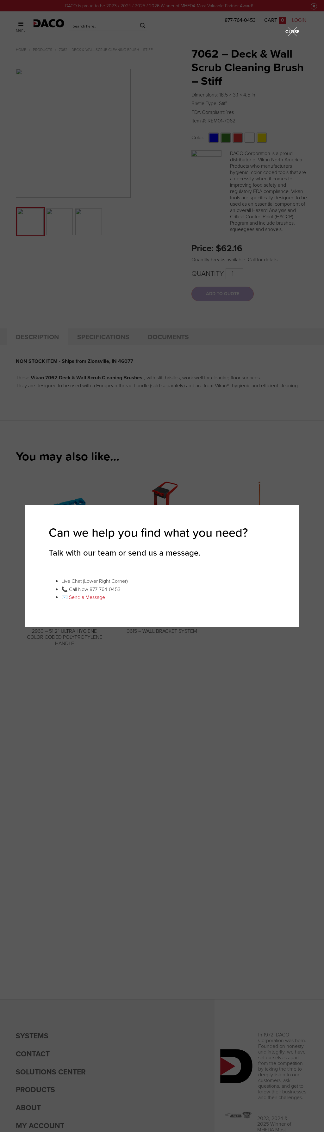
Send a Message (87, 597)
